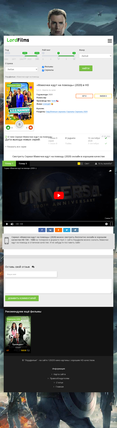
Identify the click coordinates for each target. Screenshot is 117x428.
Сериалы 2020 (81, 111)
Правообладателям (59, 378)
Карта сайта (60, 374)
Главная (60, 386)
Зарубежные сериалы (56, 111)
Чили (53, 100)
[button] (15, 146)
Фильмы (49, 66)
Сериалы (49, 70)
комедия (47, 104)
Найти (85, 68)
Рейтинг (46, 50)
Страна (9, 63)
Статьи (59, 382)
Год (7, 50)
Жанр (82, 50)
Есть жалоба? (105, 163)
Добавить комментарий (22, 298)
